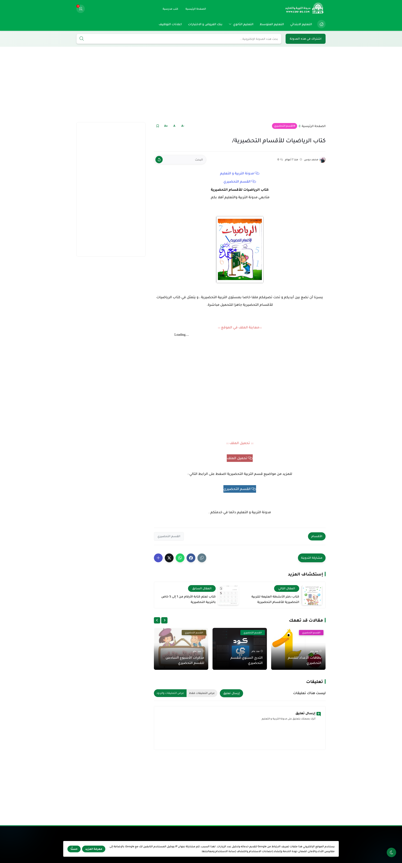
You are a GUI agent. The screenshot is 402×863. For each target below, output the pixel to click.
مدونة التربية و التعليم (237, 173)
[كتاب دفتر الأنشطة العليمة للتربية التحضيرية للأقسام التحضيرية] (311, 595)
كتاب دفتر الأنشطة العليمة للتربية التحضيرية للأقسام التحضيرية (275, 599)
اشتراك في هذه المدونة (305, 38)
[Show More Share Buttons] (158, 557)
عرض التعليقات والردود (170, 693)
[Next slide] (157, 620)
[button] (191, 557)
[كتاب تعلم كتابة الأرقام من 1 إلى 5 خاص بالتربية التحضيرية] (228, 595)
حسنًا (74, 848)
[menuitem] (320, 24)
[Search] (82, 39)
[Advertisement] (201, 84)
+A (166, 125)
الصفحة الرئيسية (314, 126)
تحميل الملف (237, 458)
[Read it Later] (157, 126)
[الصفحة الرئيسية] (321, 24)
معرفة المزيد (93, 848)
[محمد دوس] (322, 160)
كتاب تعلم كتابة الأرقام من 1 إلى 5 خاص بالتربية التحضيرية (188, 599)
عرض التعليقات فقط (202, 693)
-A (182, 125)
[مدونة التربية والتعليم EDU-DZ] (305, 9)
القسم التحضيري (284, 125)
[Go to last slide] (164, 620)
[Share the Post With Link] (201, 557)
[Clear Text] (159, 159)
